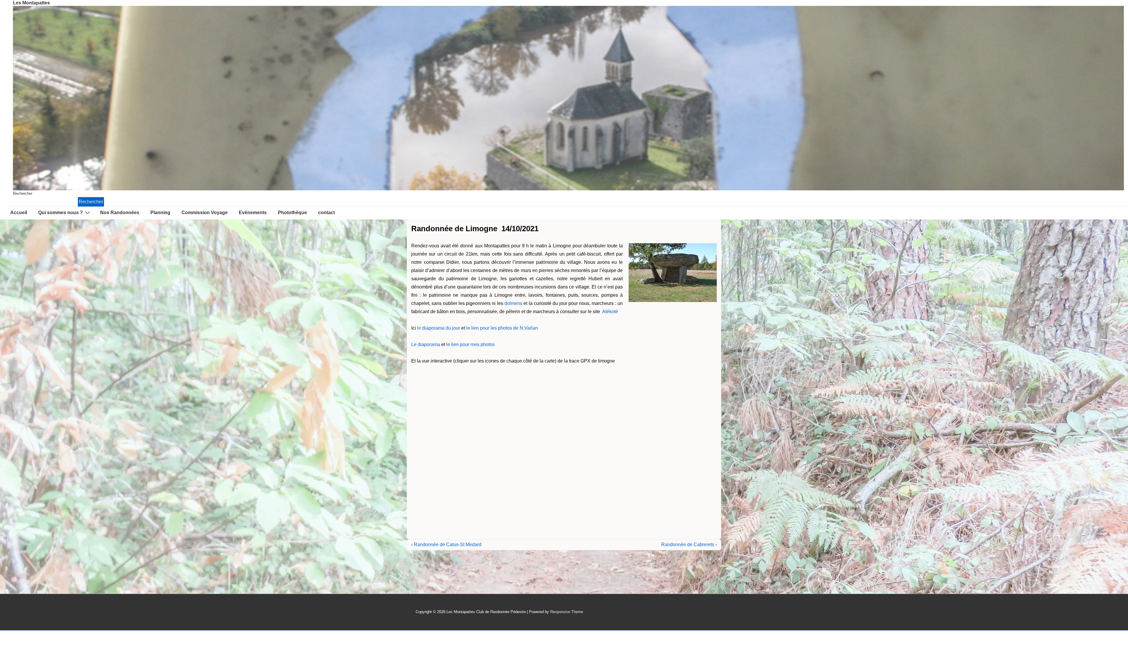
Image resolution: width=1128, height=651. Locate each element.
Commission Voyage (205, 212)
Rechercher (22, 193)
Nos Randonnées (119, 212)
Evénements (253, 212)
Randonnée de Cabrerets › (689, 544)
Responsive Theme (566, 612)
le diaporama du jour (438, 328)
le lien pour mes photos (470, 344)
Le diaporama (425, 344)
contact (326, 212)
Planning (160, 212)
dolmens (513, 303)
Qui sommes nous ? (60, 212)
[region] (568, 98)
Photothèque (292, 212)
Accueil (18, 212)
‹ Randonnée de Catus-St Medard (446, 544)
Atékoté (610, 311)
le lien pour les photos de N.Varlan (502, 328)
